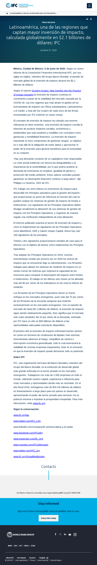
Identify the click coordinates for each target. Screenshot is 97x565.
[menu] (89, 5)
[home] (7, 13)
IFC (20, 546)
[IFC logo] (19, 5)
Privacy (32, 560)
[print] (86, 19)
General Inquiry (55, 560)
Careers (32, 558)
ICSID (33, 546)
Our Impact (21, 558)
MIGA (26, 546)
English (42, 558)
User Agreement (21, 560)
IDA (15, 546)
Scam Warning (42, 560)
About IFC (10, 558)
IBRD (10, 546)
